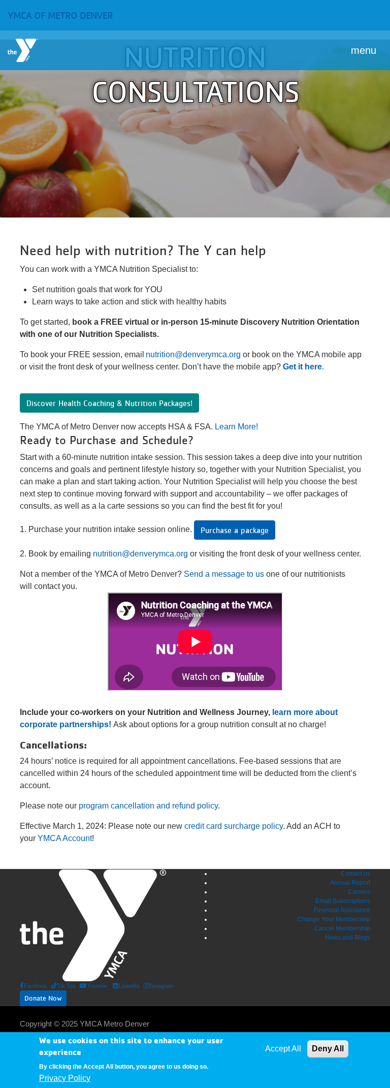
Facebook (35, 986)
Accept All (283, 1048)
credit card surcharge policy (233, 826)
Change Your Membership (334, 919)
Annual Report (350, 882)
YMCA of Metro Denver (60, 15)
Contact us (355, 873)
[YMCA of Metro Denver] (23, 50)
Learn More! (236, 426)
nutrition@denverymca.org (193, 354)
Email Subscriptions (342, 901)
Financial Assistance (342, 910)
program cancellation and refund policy (148, 805)
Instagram (161, 986)
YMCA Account (65, 838)
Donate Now (43, 998)
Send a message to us (224, 574)
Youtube (97, 986)
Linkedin (129, 986)
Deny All (328, 1048)
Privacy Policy (64, 1078)
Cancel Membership (342, 928)
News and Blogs (347, 937)
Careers (359, 891)
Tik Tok (66, 986)
